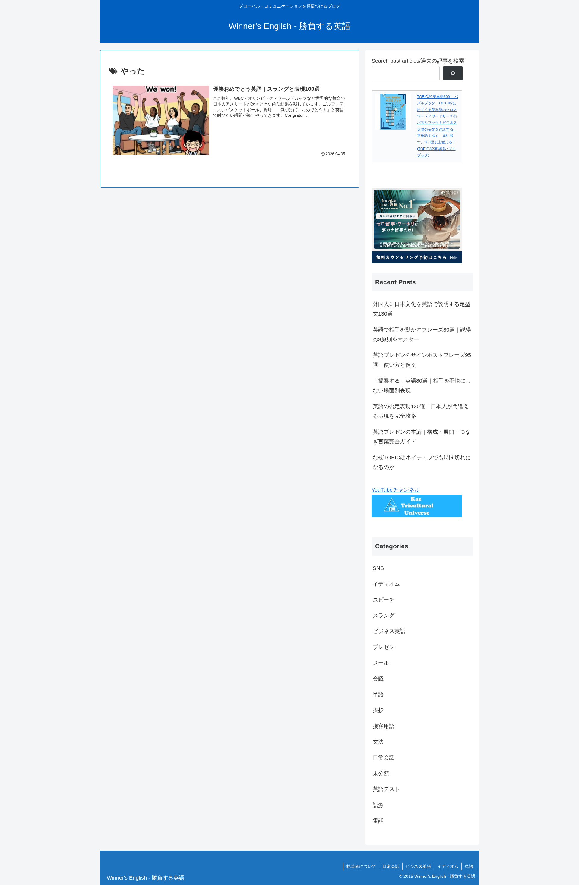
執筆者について (361, 866)
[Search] (453, 73)
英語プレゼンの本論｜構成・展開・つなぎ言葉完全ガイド (421, 437)
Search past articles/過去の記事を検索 (418, 61)
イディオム (447, 866)
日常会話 (390, 866)
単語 (469, 866)
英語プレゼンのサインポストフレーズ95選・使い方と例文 (422, 360)
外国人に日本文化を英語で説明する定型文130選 (421, 309)
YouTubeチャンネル (396, 490)
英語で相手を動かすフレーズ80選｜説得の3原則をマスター (422, 334)
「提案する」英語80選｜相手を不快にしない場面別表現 (422, 385)
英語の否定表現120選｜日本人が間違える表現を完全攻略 (421, 411)
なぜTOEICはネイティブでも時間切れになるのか (422, 462)
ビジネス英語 (418, 866)
